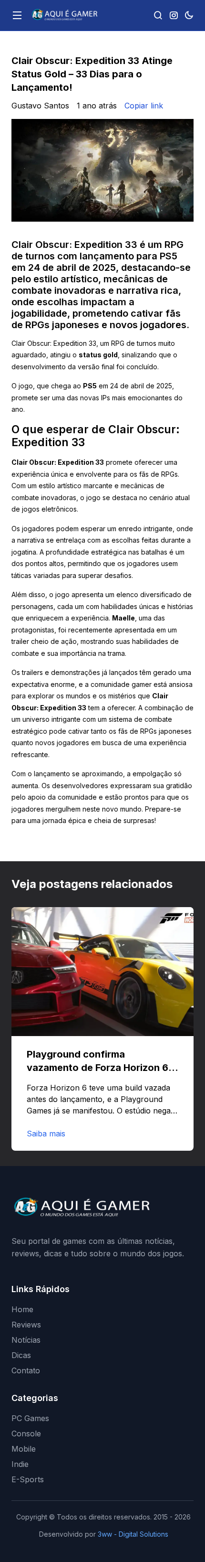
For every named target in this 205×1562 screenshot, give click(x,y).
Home (22, 1309)
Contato (25, 1370)
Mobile (23, 1449)
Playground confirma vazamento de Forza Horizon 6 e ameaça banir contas (101, 1067)
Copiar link (143, 105)
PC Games (30, 1418)
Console (26, 1433)
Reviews (26, 1324)
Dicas (21, 1355)
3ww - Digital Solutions (133, 1534)
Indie (20, 1464)
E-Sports (27, 1479)
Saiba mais (46, 1133)
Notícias (26, 1340)
